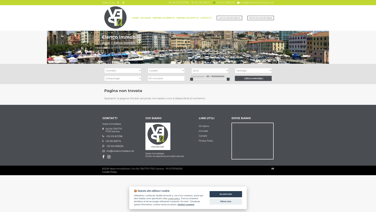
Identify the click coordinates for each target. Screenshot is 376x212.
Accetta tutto (226, 194)
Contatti (203, 136)
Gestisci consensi (186, 204)
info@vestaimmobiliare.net (120, 151)
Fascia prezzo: (198, 76)
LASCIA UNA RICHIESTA (229, 18)
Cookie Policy (109, 172)
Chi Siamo (204, 126)
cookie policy (174, 198)
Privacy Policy (206, 140)
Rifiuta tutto (225, 201)
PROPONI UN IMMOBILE (260, 18)
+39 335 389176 (113, 141)
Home (106, 42)
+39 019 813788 (114, 136)
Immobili (203, 131)
